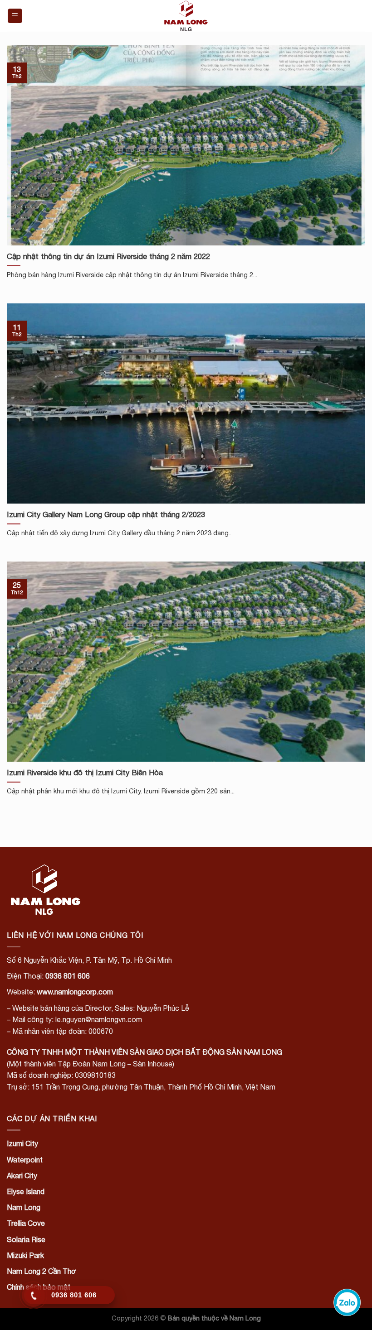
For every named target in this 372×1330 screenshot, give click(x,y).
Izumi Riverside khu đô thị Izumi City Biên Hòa (85, 772)
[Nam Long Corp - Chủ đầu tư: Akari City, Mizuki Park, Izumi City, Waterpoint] (186, 16)
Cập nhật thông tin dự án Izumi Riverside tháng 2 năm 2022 (108, 256)
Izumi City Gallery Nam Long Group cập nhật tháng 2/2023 (106, 514)
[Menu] (15, 16)
